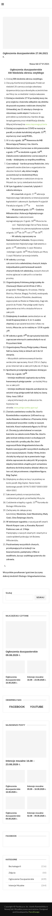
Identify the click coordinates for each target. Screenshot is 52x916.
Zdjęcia (27, 872)
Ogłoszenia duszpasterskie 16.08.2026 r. (13, 680)
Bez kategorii (27, 866)
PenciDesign (34, 912)
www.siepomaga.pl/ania (36, 124)
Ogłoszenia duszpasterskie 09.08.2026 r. (22, 653)
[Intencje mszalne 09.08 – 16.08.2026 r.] (36, 776)
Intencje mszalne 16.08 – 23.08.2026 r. (36, 678)
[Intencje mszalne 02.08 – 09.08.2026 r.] (36, 802)
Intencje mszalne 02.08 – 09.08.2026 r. (36, 814)
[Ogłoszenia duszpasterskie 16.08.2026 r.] (15, 667)
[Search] (49, 4)
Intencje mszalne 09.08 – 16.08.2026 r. (36, 787)
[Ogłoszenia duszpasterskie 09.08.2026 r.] (26, 634)
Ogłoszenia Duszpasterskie (27, 879)
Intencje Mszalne (27, 885)
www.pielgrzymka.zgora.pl (26, 407)
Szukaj (9, 593)
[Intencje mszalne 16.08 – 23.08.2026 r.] (36, 667)
